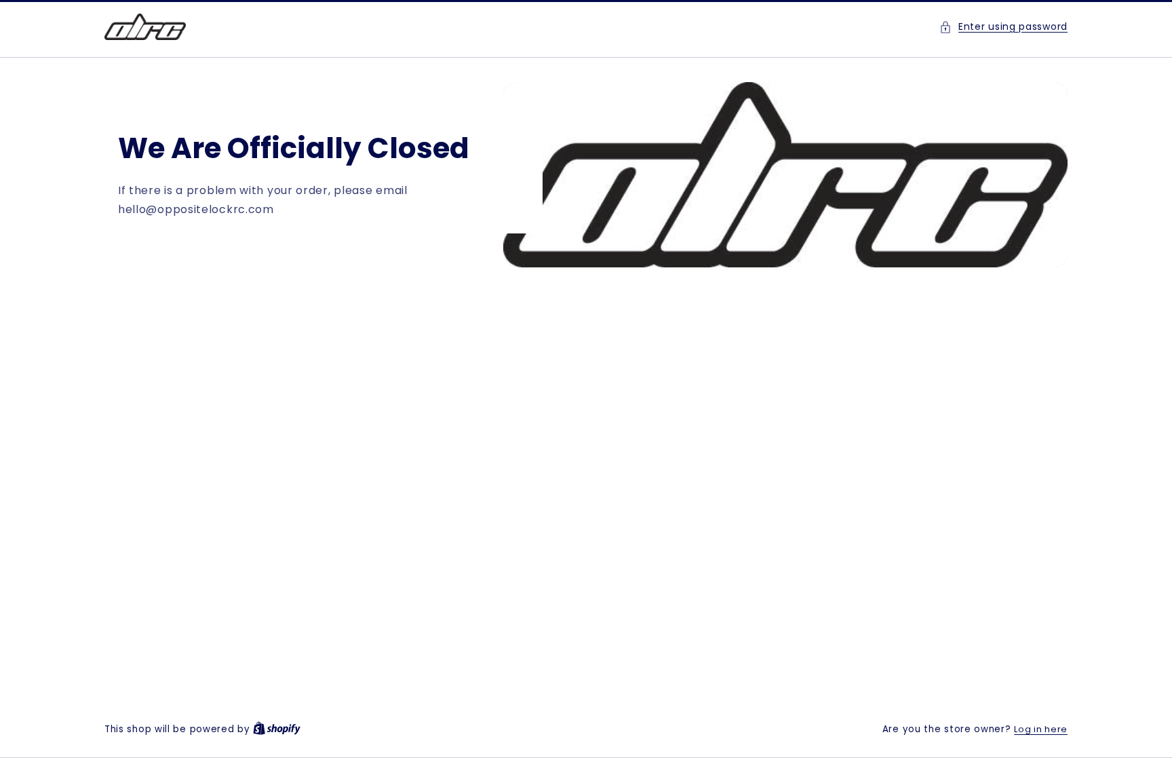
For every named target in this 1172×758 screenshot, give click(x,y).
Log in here (1041, 729)
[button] (1003, 26)
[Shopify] (276, 729)
